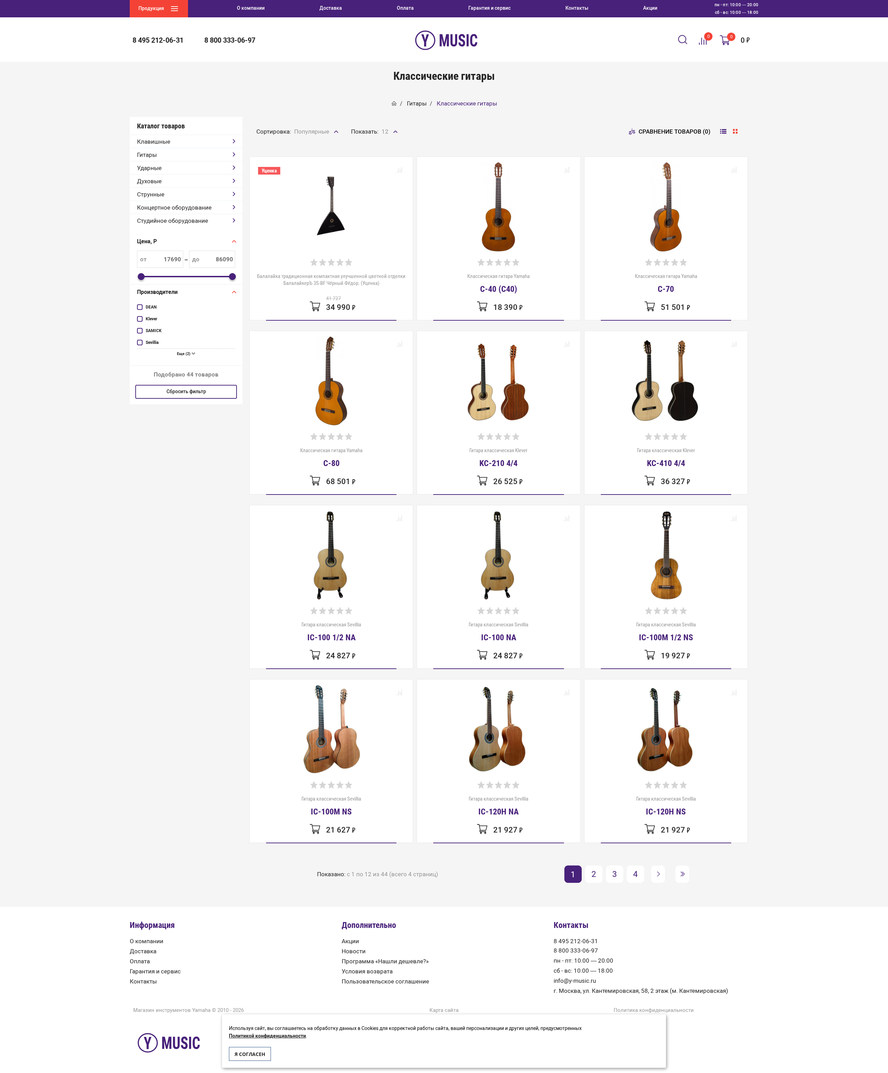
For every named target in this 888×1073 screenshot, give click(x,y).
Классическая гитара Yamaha (498, 283)
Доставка (143, 951)
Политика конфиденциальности (654, 1010)
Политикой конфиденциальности (267, 1036)
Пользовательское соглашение (385, 982)
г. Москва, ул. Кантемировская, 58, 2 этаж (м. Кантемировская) (641, 991)
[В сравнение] (399, 170)
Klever (151, 318)
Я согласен (249, 1054)
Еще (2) (184, 354)
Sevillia (152, 342)
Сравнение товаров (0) (674, 131)
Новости (354, 951)
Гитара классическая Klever (498, 457)
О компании (146, 941)
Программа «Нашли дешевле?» (385, 961)
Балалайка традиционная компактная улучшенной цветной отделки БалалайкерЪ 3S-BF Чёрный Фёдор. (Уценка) (331, 279)
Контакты (143, 982)
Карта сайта (444, 1010)
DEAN (151, 307)
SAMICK (154, 330)
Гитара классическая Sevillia (331, 632)
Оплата (140, 961)
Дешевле (307, 146)
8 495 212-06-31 (576, 941)
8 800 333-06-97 (576, 951)
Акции (350, 941)
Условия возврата (367, 971)
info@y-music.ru (575, 981)
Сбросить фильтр (186, 392)
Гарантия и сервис (155, 971)
